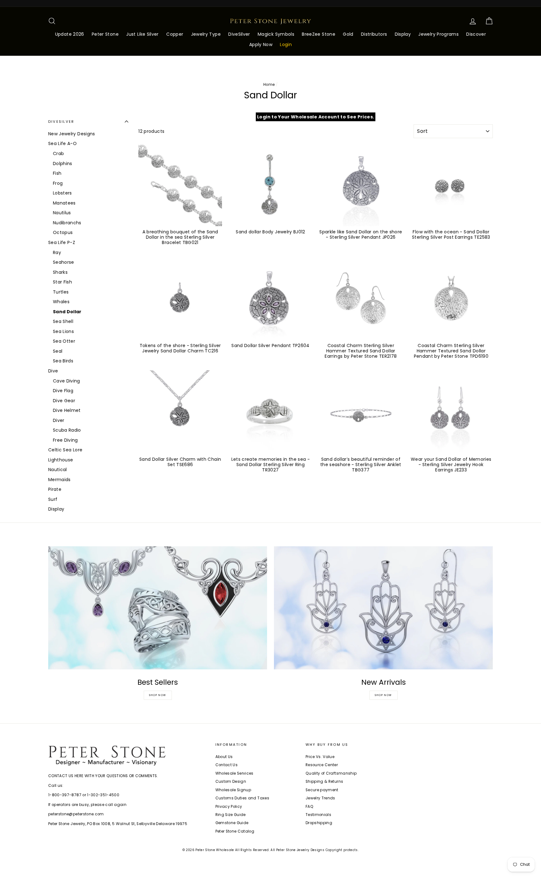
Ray (57, 252)
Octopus (63, 232)
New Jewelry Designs (71, 134)
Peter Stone (105, 34)
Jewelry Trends (320, 798)
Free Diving (65, 440)
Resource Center (322, 764)
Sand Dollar (67, 312)
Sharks (60, 272)
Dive (53, 371)
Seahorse (63, 262)
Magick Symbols (276, 34)
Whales (61, 302)
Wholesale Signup (233, 789)
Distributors (374, 34)
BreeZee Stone (318, 34)
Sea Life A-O (62, 143)
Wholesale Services (234, 773)
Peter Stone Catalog (235, 831)
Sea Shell (63, 321)
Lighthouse (60, 460)
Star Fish (62, 282)
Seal (57, 351)
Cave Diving (66, 381)
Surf (52, 499)
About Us (224, 756)
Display (403, 34)
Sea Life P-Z (61, 242)
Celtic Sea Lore (65, 450)
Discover (476, 34)
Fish (57, 173)
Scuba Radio (67, 430)
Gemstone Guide (232, 822)
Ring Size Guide (230, 814)
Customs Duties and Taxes (242, 798)
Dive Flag (63, 390)
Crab (58, 153)
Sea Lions (63, 331)
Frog (58, 183)
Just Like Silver (142, 34)
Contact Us (226, 764)
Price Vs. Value (320, 756)
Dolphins (62, 163)
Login (286, 44)
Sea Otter (64, 341)
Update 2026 (69, 34)
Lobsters (62, 193)
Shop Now (157, 695)
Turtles (61, 292)
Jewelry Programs (438, 34)
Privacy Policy (228, 806)
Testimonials (318, 814)
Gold (348, 34)
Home (269, 84)
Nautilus (62, 213)
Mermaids (59, 479)
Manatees (64, 203)
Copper (174, 34)
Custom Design (230, 781)
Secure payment (322, 789)
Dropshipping (319, 822)
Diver (58, 420)
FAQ (309, 806)
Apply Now (260, 44)
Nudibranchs (67, 223)
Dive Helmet (67, 410)
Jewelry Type (206, 34)
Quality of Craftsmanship (331, 773)
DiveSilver (239, 34)
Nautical (57, 469)
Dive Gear (64, 400)
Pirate (54, 489)
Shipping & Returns (324, 781)
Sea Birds (63, 361)
